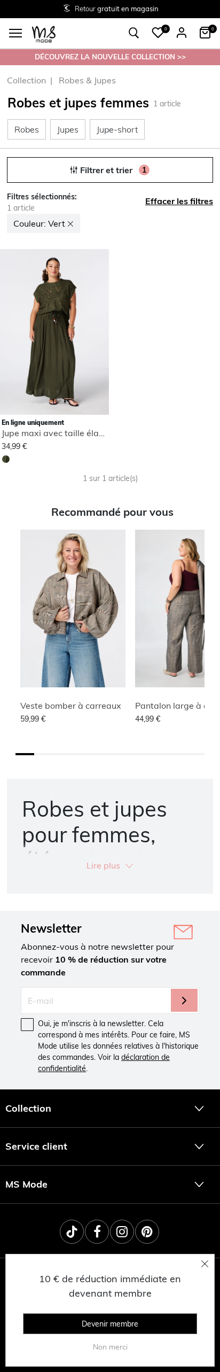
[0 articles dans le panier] (205, 32)
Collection (26, 80)
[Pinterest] (147, 1232)
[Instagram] (122, 1232)
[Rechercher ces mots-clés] (134, 33)
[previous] (8, 333)
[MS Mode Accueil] (44, 33)
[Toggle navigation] (15, 33)
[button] (158, 32)
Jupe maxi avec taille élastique (62, 433)
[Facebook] (97, 1232)
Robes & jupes (87, 80)
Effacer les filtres (179, 201)
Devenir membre (110, 1324)
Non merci (110, 1347)
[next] (98, 333)
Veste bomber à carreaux (70, 705)
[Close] (205, 1263)
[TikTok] (72, 1232)
